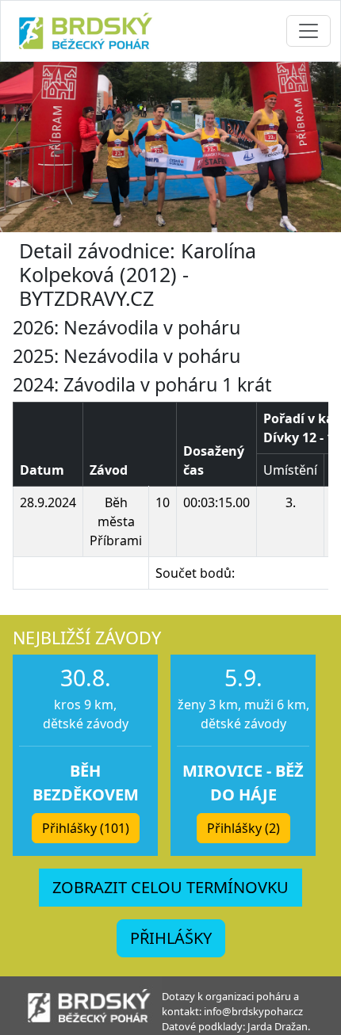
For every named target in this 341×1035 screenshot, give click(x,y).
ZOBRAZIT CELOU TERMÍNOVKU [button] (170, 887)
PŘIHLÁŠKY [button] (171, 938)
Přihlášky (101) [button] (85, 828)
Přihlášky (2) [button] (243, 828)
